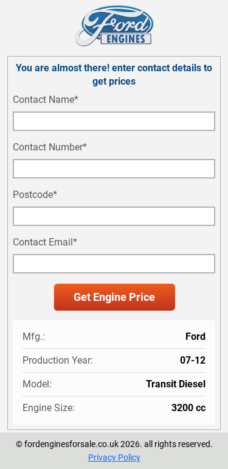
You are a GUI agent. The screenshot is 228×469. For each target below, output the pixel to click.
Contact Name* (45, 99)
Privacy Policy (114, 457)
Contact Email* (45, 242)
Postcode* (35, 194)
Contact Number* (50, 147)
